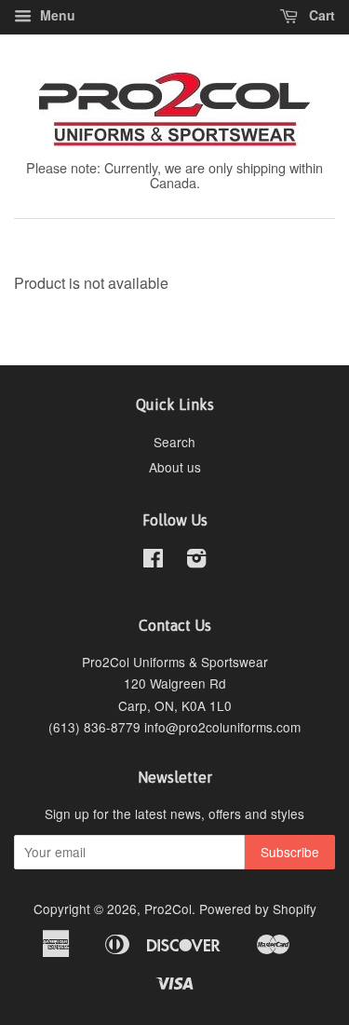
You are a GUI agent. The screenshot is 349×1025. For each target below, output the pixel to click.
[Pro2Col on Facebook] (153, 561)
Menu (55, 15)
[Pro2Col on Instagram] (196, 561)
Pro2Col (168, 908)
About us (175, 467)
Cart (320, 15)
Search (174, 441)
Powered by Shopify (257, 908)
